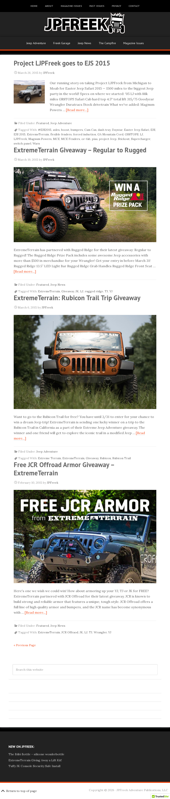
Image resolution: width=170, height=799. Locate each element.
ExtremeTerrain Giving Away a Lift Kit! (35, 760)
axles (56, 130)
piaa (94, 139)
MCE (56, 139)
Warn (36, 143)
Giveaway (67, 291)
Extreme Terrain (49, 458)
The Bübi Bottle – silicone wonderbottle (36, 754)
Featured (42, 123)
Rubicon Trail (121, 458)
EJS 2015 (20, 134)
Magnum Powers (40, 139)
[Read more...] (77, 110)
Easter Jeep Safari (136, 130)
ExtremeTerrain (38, 134)
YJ (111, 291)
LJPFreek (20, 139)
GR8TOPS (131, 134)
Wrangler (100, 632)
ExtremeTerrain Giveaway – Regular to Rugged (80, 150)
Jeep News (84, 43)
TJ (106, 291)
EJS (153, 130)
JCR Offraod (69, 632)
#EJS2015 (44, 130)
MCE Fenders (70, 139)
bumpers (77, 130)
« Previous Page (25, 645)
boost (65, 130)
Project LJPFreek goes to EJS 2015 (62, 63)
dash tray (104, 130)
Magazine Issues (133, 43)
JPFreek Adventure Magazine (85, 24)
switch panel (22, 143)
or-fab (85, 139)
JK (77, 291)
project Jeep (108, 139)
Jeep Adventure (36, 43)
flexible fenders (61, 134)
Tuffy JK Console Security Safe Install (34, 766)
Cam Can (90, 130)
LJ (141, 134)
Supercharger (140, 139)
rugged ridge (94, 291)
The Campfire (107, 43)
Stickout (124, 139)
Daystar (117, 130)
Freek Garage (61, 43)
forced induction (84, 134)
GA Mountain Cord (110, 134)
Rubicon (105, 458)
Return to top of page (21, 791)
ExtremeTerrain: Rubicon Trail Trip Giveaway (77, 297)
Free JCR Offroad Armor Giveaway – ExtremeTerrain (64, 468)
